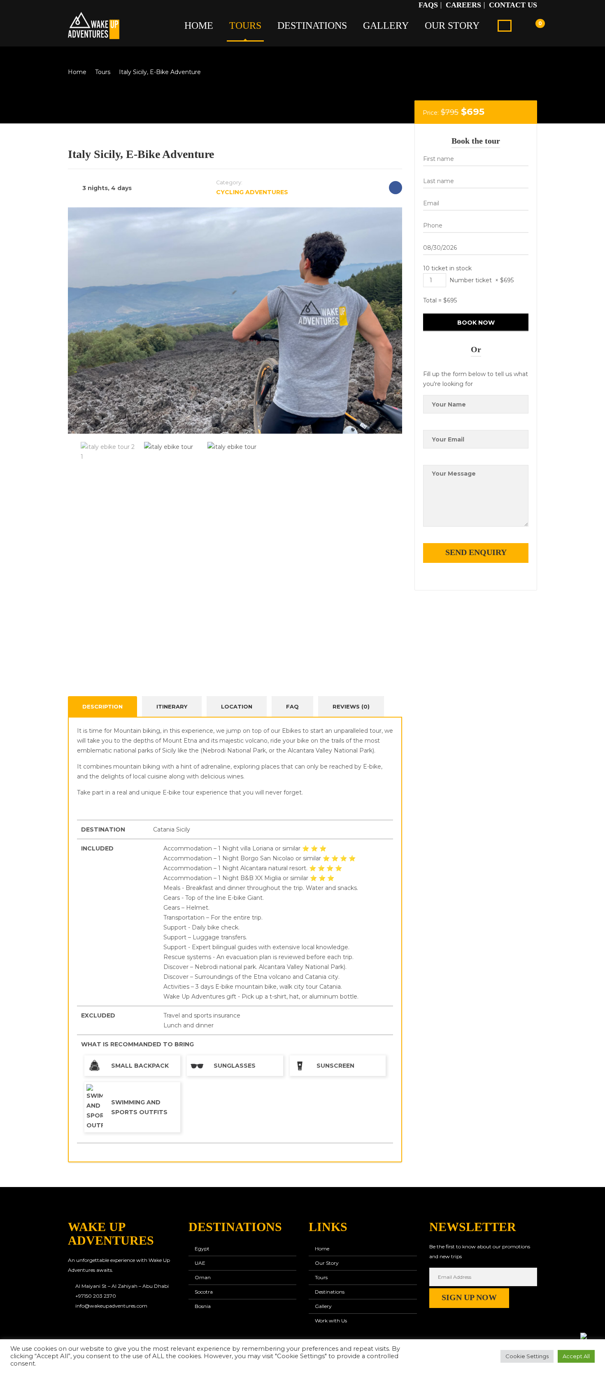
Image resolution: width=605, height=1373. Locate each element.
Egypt (202, 1248)
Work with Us (331, 1320)
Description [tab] (102, 706)
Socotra (204, 1292)
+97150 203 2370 (95, 1296)
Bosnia (203, 1306)
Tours (245, 25)
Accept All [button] (576, 1356)
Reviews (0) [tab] (351, 706)
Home (198, 25)
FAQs (428, 5)
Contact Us (513, 5)
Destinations (312, 25)
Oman (203, 1277)
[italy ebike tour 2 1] (235, 322)
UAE (200, 1263)
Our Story (452, 25)
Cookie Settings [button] (527, 1356)
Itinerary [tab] (171, 706)
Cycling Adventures (252, 192)
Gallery (386, 25)
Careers (463, 5)
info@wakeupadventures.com (111, 1306)
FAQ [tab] (292, 706)
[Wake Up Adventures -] (93, 24)
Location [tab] (236, 706)
